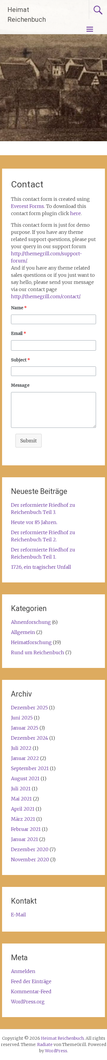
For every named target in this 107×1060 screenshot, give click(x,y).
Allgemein (23, 632)
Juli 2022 (21, 748)
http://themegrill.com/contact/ (45, 296)
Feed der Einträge (31, 981)
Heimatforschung (31, 642)
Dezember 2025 (29, 708)
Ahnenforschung (31, 622)
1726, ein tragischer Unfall (41, 567)
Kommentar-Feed (31, 991)
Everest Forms (27, 206)
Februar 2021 (26, 829)
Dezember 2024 (29, 738)
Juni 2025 (22, 718)
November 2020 (30, 859)
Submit (28, 441)
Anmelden (23, 971)
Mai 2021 (21, 799)
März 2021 (23, 819)
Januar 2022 (25, 758)
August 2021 (25, 778)
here (75, 213)
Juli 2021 (21, 789)
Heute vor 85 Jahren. (34, 522)
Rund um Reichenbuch (37, 652)
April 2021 (22, 809)
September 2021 (30, 768)
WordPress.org (28, 1002)
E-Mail (18, 915)
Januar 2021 (24, 839)
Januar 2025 (24, 728)
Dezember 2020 (29, 849)
